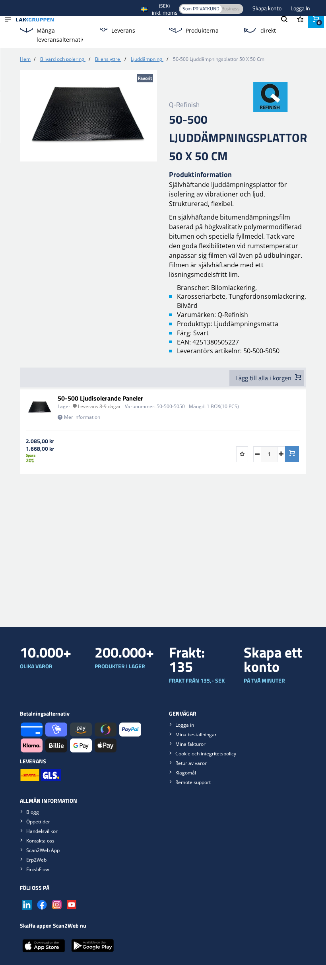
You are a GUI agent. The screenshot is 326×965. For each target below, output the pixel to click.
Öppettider (38, 821)
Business (230, 8)
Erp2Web (36, 859)
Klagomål (185, 772)
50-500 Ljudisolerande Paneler (100, 398)
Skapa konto (267, 8)
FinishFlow (37, 869)
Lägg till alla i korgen (264, 378)
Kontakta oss (40, 840)
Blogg (32, 812)
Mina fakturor (190, 744)
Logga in (184, 725)
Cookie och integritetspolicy (205, 753)
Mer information (82, 417)
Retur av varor (191, 763)
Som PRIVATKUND (200, 8)
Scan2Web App (43, 850)
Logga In (300, 8)
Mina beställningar (196, 734)
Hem (25, 59)
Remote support (193, 782)
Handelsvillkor (42, 831)
